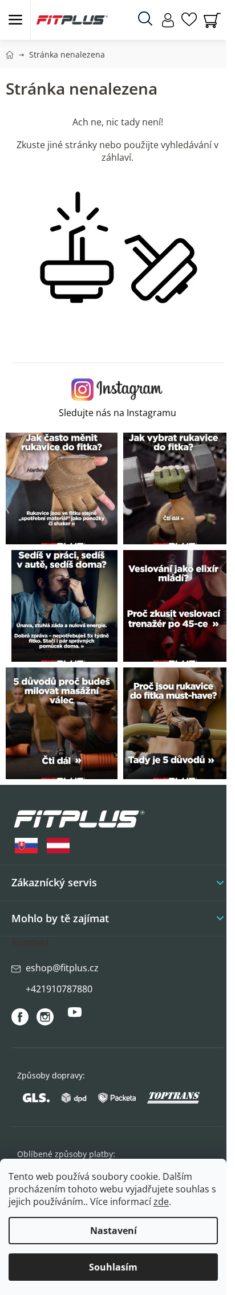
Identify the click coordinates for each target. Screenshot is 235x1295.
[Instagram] (45, 1016)
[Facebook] (20, 1016)
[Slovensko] (26, 845)
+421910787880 (59, 989)
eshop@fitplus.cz (62, 968)
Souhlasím (113, 1267)
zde (161, 1201)
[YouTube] (75, 1017)
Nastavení (113, 1230)
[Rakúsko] (58, 845)
